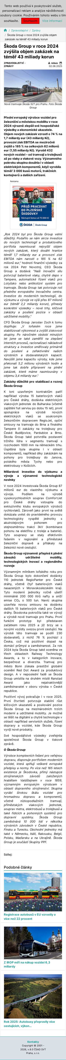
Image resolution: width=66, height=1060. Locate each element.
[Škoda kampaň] (33, 205)
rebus (53, 62)
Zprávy (36, 30)
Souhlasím (30, 21)
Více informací (52, 21)
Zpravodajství (19, 30)
